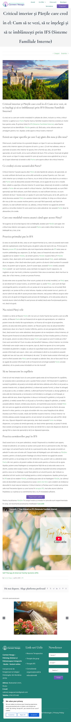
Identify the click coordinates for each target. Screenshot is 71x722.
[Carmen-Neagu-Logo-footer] (11, 646)
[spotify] (3, 702)
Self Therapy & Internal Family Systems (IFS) (20, 573)
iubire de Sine (42, 482)
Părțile (27, 127)
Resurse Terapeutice (35, 653)
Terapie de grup (33, 658)
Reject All (22, 715)
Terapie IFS (31, 663)
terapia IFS (40, 488)
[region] (22, 708)
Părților (64, 452)
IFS (55, 249)
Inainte (64, 53)
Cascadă (40, 504)
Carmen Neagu (8, 578)
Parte (22, 121)
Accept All (34, 715)
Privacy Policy (58, 713)
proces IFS (12, 249)
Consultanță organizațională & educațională (34, 672)
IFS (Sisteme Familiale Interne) (42, 124)
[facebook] (3, 699)
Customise (11, 715)
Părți (32, 172)
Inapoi (56, 53)
